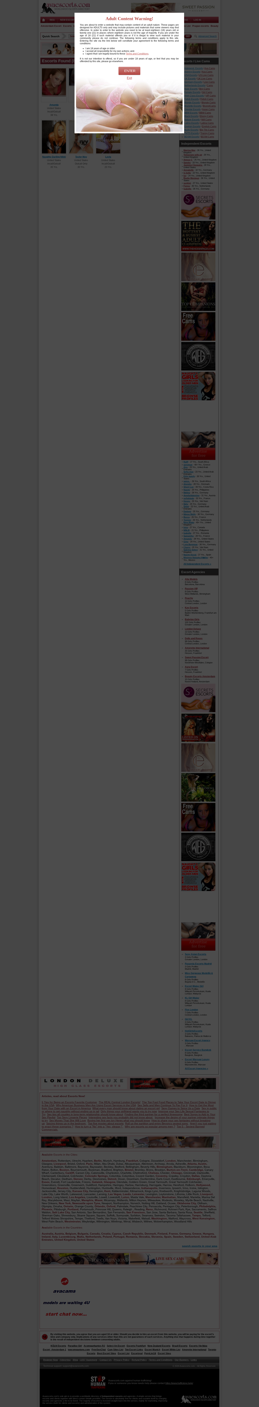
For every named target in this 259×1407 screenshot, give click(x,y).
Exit (129, 78)
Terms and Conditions (137, 53)
